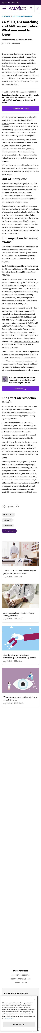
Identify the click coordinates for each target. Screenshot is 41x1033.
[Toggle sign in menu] (37, 8)
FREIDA (5, 123)
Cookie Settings (18, 1024)
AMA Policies (7, 525)
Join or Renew (23, 8)
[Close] (34, 999)
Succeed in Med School (23, 16)
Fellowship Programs (20, 975)
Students (6, 16)
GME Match (7, 520)
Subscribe (19, 389)
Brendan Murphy (10, 40)
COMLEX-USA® (8, 515)
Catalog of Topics (9, 531)
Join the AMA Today (20, 108)
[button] (21, 2)
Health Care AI (20, 982)
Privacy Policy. (9, 1018)
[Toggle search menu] (31, 8)
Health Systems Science (20, 978)
